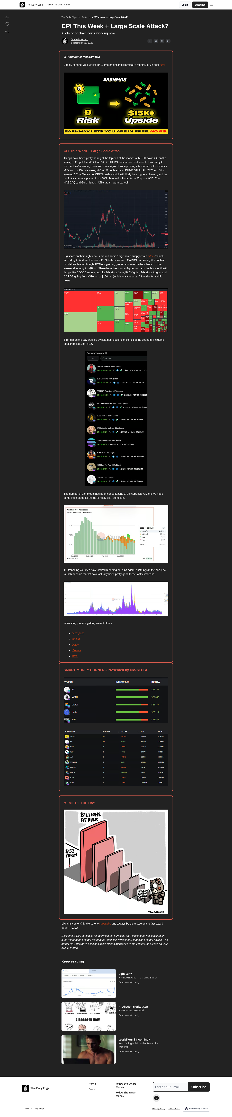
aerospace (78, 633)
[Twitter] (156, 1098)
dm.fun (76, 638)
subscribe (105, 923)
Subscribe (200, 4)
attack (151, 256)
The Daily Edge (69, 17)
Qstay (75, 644)
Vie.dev (76, 650)
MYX (75, 656)
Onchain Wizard (79, 39)
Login (185, 4)
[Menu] (212, 4)
